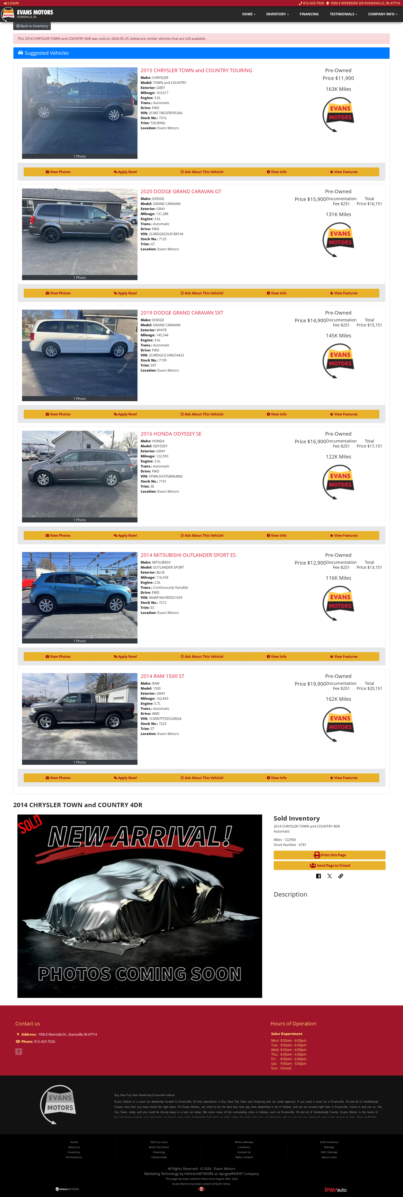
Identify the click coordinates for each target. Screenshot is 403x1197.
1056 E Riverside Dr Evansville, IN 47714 (365, 3)
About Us (74, 1147)
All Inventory (74, 1157)
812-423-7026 (313, 3)
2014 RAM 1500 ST (162, 675)
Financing (309, 14)
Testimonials (342, 14)
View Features (346, 172)
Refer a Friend (244, 1157)
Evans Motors (225, 1168)
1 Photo (79, 156)
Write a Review (244, 1142)
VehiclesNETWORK (198, 1173)
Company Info (381, 14)
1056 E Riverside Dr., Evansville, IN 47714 (67, 1034)
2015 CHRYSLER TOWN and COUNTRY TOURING (196, 70)
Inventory (276, 14)
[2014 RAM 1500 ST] (79, 716)
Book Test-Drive (159, 1147)
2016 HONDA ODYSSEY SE (171, 433)
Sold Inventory (329, 1142)
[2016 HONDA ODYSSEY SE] (79, 474)
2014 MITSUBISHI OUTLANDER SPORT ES (188, 554)
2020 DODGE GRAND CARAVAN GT (181, 191)
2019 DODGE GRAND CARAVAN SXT (182, 312)
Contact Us (244, 1152)
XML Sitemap (329, 1152)
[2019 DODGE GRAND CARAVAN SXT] (79, 353)
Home (247, 14)
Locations (244, 1147)
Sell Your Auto (159, 1142)
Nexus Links (329, 1157)
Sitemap (329, 1147)
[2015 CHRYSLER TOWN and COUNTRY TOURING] (79, 110)
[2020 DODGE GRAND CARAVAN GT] (79, 231)
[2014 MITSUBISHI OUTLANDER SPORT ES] (79, 595)
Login (13, 3)
